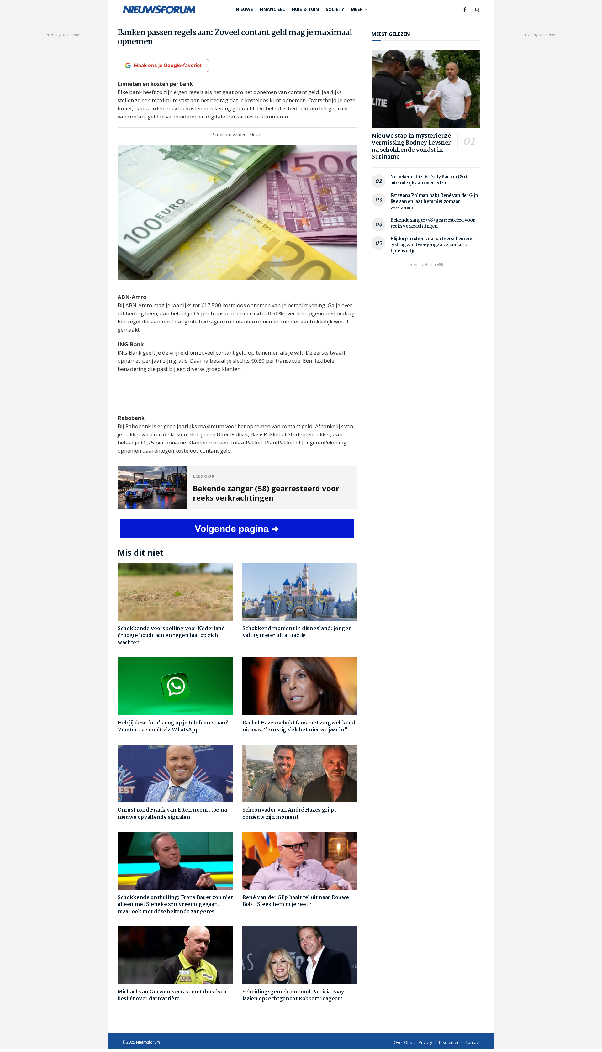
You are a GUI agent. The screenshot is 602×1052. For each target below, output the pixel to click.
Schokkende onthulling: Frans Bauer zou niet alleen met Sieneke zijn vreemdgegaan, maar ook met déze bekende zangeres (175, 904)
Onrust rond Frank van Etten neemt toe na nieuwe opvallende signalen (172, 813)
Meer (357, 9)
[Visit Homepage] (159, 9)
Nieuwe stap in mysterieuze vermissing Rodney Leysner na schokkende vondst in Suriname (411, 146)
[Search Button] (477, 9)
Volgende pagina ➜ (237, 528)
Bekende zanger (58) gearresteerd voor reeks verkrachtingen (432, 223)
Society (335, 9)
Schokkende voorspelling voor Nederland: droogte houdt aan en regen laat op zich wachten (172, 635)
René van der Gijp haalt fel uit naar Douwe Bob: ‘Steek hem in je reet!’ (295, 901)
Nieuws (244, 9)
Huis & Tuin (305, 9)
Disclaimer (449, 1042)
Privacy (425, 1042)
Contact (472, 1042)
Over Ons (403, 1042)
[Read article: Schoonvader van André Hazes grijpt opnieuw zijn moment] (300, 773)
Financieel (272, 9)
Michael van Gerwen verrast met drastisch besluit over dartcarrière (172, 995)
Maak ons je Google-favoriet (168, 65)
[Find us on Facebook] (464, 9)
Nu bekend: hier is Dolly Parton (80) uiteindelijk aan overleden (428, 180)
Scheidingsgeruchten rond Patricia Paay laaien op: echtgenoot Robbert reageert (293, 995)
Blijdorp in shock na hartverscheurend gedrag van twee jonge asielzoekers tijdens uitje (432, 245)
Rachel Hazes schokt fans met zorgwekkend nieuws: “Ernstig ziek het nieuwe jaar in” (299, 726)
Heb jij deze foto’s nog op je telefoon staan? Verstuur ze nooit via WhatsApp (173, 726)
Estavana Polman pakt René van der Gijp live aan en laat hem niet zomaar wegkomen (434, 202)
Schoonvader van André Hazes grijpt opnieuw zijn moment (289, 813)
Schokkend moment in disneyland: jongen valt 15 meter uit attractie (297, 632)
